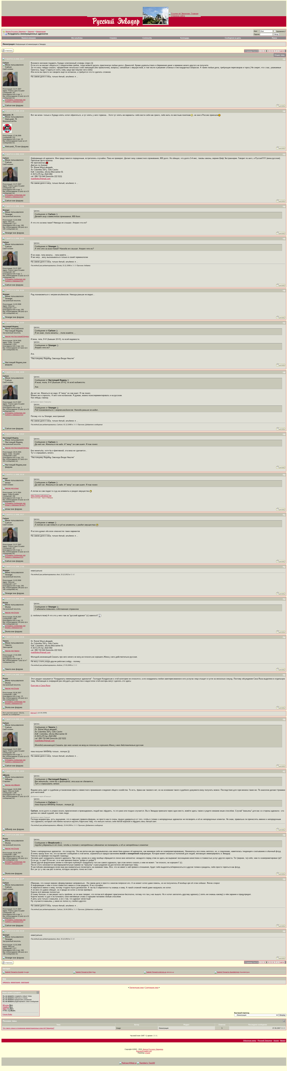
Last (282, 51)
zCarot (147, 1053)
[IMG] (5, 1009)
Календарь (184, 38)
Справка (113, 38)
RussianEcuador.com (144, 1051)
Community (147, 38)
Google (26, 972)
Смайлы (6, 1007)
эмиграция (25, 982)
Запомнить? (281, 31)
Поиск (274, 38)
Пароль (256, 34)
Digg (94, 972)
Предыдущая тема (136, 987)
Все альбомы (77, 38)
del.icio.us (170, 972)
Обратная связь (249, 1040)
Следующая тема (151, 987)
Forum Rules (7, 1014)
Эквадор (31, 31)
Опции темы (279, 55)
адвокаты (6, 982)
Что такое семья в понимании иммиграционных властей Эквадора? (28, 1028)
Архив (276, 1040)
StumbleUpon (245, 972)
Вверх (282, 1040)
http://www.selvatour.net (41, 496)
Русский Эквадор (265, 1040)
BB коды (6, 1005)
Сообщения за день (233, 38)
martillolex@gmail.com (41, 179)
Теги (4, 979)
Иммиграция (41, 31)
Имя (255, 31)
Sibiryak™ (33, 713)
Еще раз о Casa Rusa (40, 685)
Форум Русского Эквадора (16, 31)
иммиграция (15, 982)
